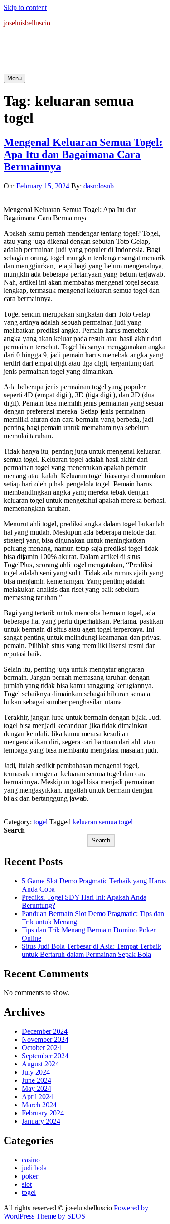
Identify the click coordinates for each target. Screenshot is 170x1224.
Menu (14, 78)
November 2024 (45, 1039)
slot (27, 1184)
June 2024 (36, 1080)
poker (30, 1176)
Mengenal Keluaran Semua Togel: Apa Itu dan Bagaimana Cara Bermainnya (83, 154)
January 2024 (41, 1121)
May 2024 (36, 1088)
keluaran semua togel (103, 822)
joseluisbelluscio (27, 23)
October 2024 (41, 1047)
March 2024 (39, 1105)
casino (31, 1160)
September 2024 (45, 1056)
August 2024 (40, 1064)
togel (41, 822)
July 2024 (36, 1072)
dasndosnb (98, 186)
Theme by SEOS (60, 1216)
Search (14, 830)
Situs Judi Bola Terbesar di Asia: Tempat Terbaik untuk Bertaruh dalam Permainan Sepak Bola (91, 950)
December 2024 (45, 1031)
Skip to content (25, 7)
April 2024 (37, 1096)
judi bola (34, 1168)
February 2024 (43, 1113)
